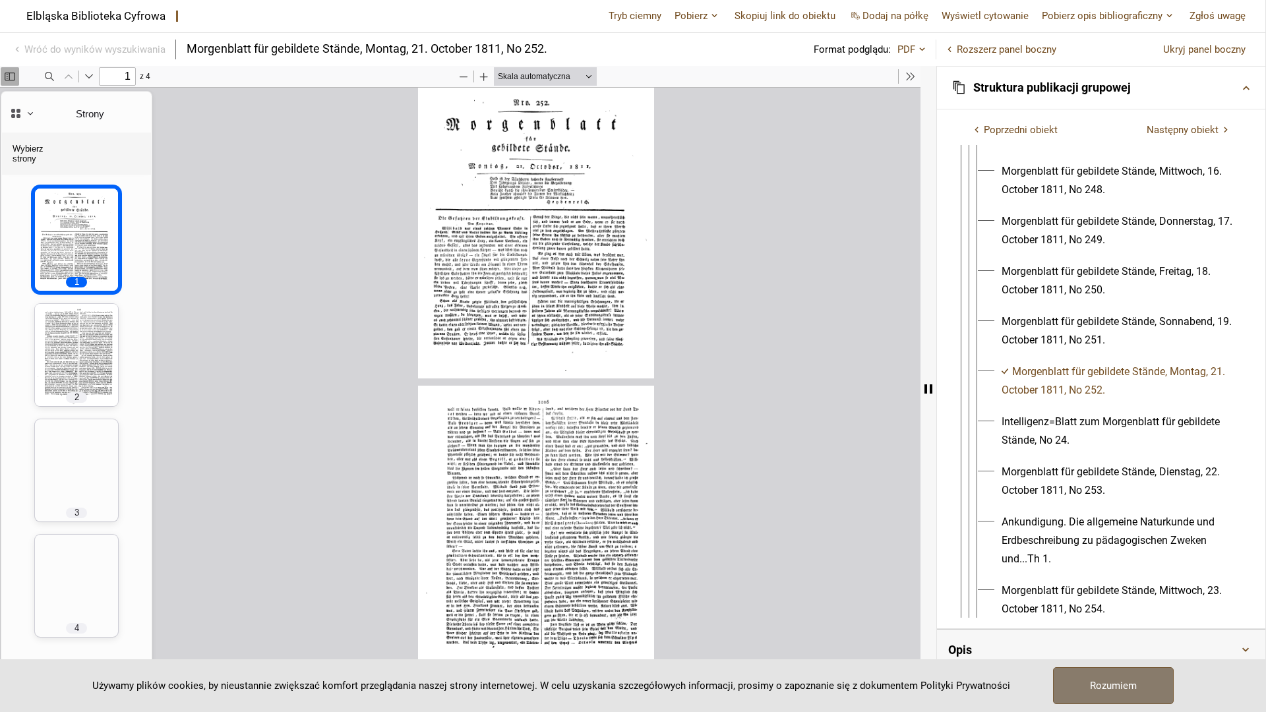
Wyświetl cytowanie (985, 16)
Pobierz (691, 16)
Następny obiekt (1183, 130)
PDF (906, 49)
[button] (1101, 88)
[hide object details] (928, 389)
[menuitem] (1117, 180)
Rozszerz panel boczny (1006, 49)
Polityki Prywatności (965, 686)
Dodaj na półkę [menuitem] (895, 16)
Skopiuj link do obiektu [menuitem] (785, 16)
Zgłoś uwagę (1218, 16)
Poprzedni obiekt (1021, 130)
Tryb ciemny (635, 16)
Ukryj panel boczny (1204, 49)
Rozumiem (1113, 686)
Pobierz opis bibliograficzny (1102, 16)
